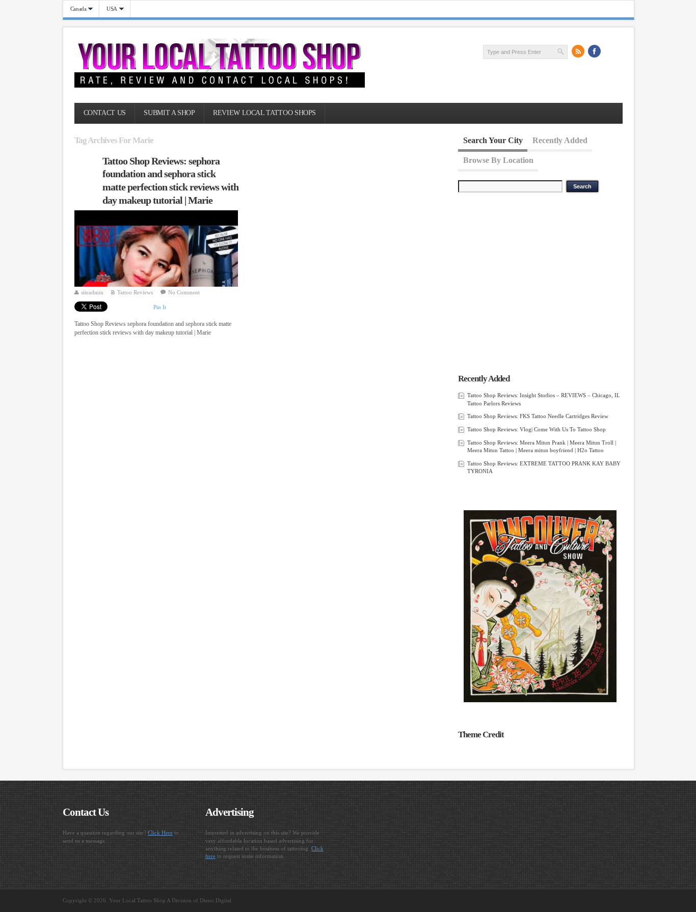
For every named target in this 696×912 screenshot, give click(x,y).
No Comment (184, 292)
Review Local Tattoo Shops (264, 113)
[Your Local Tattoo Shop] (219, 85)
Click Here (160, 833)
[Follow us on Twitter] (611, 51)
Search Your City (493, 140)
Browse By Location (498, 159)
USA (108, 9)
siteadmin (92, 292)
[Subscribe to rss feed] (578, 51)
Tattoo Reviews (135, 292)
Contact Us (105, 113)
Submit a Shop (169, 113)
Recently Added (559, 140)
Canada (75, 9)
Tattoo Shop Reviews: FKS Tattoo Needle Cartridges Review (537, 416)
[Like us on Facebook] (594, 51)
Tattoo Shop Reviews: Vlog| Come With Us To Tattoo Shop (536, 429)
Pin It (159, 307)
